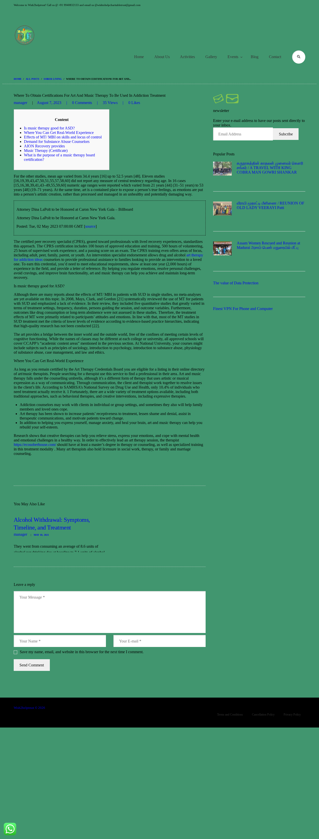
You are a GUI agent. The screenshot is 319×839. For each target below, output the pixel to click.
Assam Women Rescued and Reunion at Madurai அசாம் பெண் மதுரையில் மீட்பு (268, 245)
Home (17, 79)
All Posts (32, 79)
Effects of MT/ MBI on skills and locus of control (63, 137)
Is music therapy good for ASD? (49, 128)
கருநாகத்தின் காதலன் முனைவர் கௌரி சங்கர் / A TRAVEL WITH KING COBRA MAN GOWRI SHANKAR (270, 167)
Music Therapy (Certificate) (46, 150)
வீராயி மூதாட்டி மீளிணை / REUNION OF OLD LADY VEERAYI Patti (270, 205)
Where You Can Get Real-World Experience (59, 132)
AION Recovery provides (44, 146)
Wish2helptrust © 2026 (29, 708)
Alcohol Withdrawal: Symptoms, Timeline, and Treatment (52, 524)
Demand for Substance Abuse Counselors (56, 141)
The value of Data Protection (235, 283)
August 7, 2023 (49, 103)
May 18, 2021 (41, 534)
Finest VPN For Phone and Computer (243, 309)
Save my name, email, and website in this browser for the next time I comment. (82, 652)
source (90, 226)
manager (21, 103)
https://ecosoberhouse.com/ (35, 444)
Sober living (53, 79)
